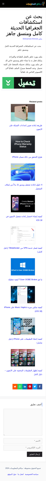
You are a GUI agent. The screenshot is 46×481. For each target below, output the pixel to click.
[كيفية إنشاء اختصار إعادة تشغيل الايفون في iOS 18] (22, 210)
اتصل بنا (21, 474)
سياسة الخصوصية (31, 474)
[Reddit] (15, 386)
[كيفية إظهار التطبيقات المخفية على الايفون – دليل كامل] (22, 365)
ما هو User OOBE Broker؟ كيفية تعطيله (25, 279)
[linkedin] (24, 386)
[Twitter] (34, 386)
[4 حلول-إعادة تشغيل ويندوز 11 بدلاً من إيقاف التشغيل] (22, 179)
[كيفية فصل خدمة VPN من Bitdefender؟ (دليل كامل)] (22, 242)
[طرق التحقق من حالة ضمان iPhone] (22, 151)
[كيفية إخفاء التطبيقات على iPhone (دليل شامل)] (22, 333)
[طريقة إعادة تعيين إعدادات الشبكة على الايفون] (22, 120)
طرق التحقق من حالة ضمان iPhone (27, 157)
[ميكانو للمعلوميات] (35, 4)
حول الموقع (12, 474)
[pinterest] (29, 386)
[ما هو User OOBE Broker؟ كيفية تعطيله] (22, 274)
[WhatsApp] (19, 386)
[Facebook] (39, 386)
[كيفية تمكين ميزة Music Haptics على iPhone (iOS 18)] (22, 301)
